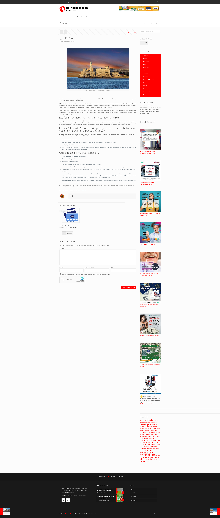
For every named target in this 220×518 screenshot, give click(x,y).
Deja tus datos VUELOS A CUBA (148, 244)
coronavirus (153, 422)
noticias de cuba (147, 455)
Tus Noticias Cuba (82, 190)
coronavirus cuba (144, 424)
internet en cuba (153, 442)
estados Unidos (151, 436)
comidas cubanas (146, 422)
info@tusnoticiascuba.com (81, 2)
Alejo (71, 196)
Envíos (144, 70)
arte (153, 420)
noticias (148, 450)
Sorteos (145, 88)
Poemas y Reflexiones (148, 79)
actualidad (146, 420)
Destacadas (146, 67)
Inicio (132, 489)
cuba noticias (151, 428)
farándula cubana (151, 440)
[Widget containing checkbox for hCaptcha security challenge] (72, 279)
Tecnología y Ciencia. (148, 91)
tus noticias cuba (150, 457)
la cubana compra (150, 444)
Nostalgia (150, 23)
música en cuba (148, 448)
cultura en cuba (156, 432)
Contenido (133, 496)
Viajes (144, 94)
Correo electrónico (90, 267)
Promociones (146, 82)
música (142, 446)
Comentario (62, 248)
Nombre (61, 267)
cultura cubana (148, 432)
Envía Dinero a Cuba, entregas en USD (149, 335)
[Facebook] (157, 2)
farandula (143, 440)
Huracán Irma (146, 442)
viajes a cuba (151, 461)
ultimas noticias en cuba (149, 460)
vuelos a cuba (157, 461)
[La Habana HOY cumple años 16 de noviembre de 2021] (5, 511)
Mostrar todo (133, 32)
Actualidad (145, 55)
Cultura (144, 64)
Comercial (133, 500)
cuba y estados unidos (151, 430)
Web (112, 267)
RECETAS (145, 85)
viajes (146, 461)
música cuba (148, 446)
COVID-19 (142, 426)
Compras (145, 58)
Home (137, 23)
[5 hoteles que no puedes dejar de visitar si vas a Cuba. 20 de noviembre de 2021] (215, 511)
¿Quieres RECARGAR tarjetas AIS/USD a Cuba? (69, 226)
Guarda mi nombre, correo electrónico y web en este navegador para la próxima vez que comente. (85, 274)
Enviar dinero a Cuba (152, 434)
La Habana (158, 444)
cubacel (152, 426)
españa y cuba (143, 436)
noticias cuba (147, 452)
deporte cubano (144, 434)
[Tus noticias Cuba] (73, 9)
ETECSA (152, 438)
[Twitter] (160, 2)
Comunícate (146, 61)
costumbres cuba (153, 424)
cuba (147, 426)
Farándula (145, 73)
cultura (142, 432)
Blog (143, 23)
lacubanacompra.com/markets (148, 403)
